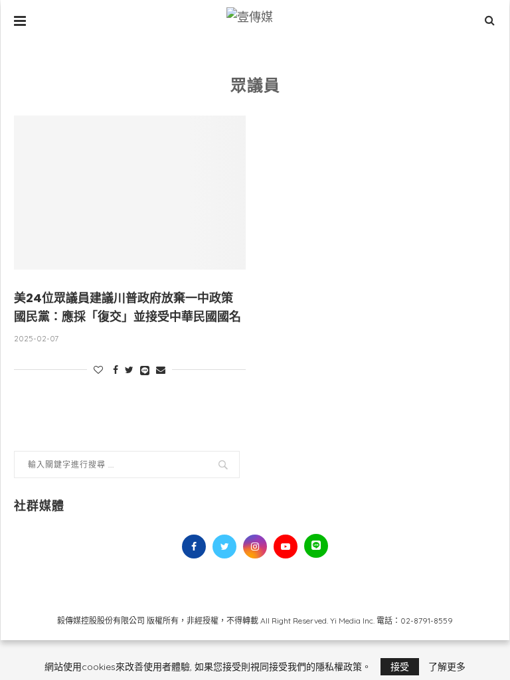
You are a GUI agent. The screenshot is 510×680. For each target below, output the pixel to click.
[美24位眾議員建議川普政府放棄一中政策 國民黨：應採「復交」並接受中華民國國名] (130, 193)
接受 (399, 667)
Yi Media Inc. (352, 621)
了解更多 (447, 666)
